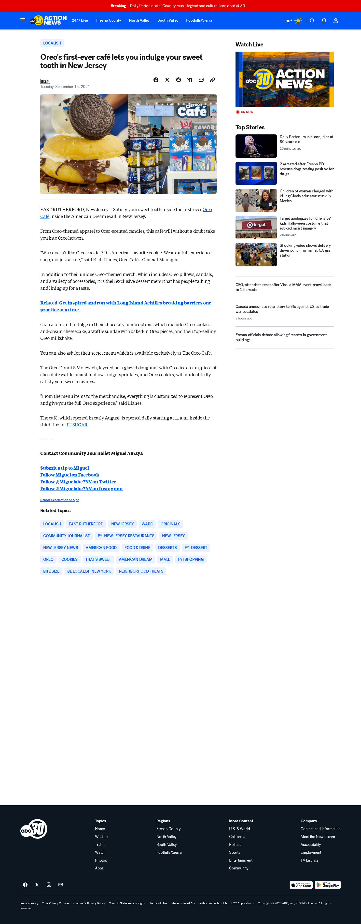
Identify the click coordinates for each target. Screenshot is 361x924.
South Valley (167, 20)
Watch (100, 852)
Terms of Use (158, 903)
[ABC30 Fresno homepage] (48, 20)
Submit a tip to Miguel (64, 467)
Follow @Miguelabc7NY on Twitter (78, 481)
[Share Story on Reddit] (178, 80)
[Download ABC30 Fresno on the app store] (301, 885)
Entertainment (240, 860)
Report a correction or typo (59, 500)
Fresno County (108, 20)
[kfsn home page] (33, 829)
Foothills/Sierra (199, 20)
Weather (102, 837)
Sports (234, 852)
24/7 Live (80, 20)
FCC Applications (242, 903)
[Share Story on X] (167, 80)
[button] (23, 20)
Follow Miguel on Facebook (69, 474)
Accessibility (311, 845)
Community (238, 868)
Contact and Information (321, 829)
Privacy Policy (29, 903)
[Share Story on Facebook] (156, 80)
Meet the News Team (318, 837)
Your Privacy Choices (55, 903)
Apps (99, 868)
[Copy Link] (212, 80)
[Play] (285, 79)
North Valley (139, 20)
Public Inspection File (213, 903)
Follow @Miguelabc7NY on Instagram (81, 488)
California (237, 837)
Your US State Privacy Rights (127, 903)
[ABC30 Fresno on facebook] (25, 885)
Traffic (100, 845)
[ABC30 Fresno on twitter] (37, 885)
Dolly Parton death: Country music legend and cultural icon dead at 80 (178, 5)
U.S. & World (239, 829)
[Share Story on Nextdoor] (190, 80)
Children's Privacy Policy (89, 903)
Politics (235, 845)
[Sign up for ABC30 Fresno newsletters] (61, 885)
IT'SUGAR (77, 424)
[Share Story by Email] (201, 80)
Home (100, 829)
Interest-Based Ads (183, 903)
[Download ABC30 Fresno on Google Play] (328, 885)
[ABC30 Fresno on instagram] (49, 885)
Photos (101, 860)
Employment (311, 852)
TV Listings (309, 860)
